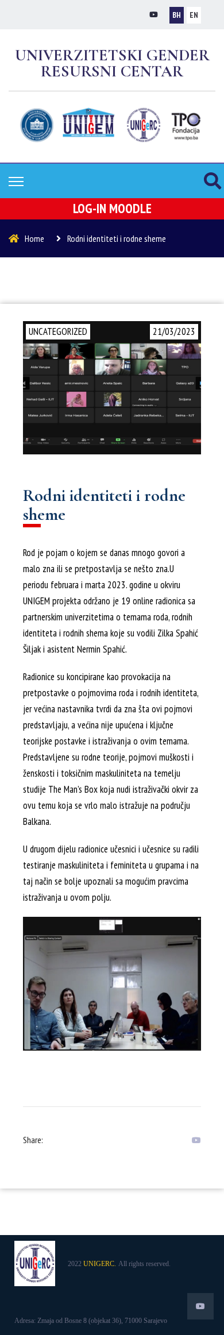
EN (194, 15)
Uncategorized (58, 331)
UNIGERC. (99, 1264)
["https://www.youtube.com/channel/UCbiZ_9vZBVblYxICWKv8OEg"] (153, 15)
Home (34, 238)
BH (176, 15)
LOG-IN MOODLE (112, 208)
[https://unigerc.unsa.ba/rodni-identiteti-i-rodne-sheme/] (193, 1140)
